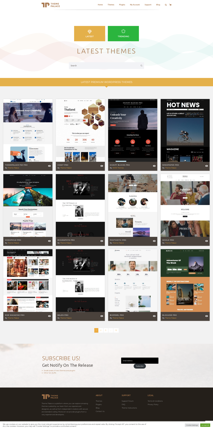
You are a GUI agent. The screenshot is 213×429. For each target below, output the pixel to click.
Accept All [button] (205, 425)
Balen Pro (62, 315)
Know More (26, 135)
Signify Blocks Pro (120, 165)
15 (116, 330)
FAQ (123, 404)
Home (100, 5)
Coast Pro (62, 165)
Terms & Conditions (155, 401)
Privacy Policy (153, 404)
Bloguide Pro (169, 315)
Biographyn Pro (66, 240)
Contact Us (100, 411)
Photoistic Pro (118, 240)
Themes (111, 5)
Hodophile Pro (13, 240)
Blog (158, 5)
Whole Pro (168, 240)
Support (148, 5)
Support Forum (128, 401)
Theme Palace (55, 4)
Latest (90, 36)
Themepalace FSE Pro (16, 165)
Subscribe (140, 366)
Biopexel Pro (117, 315)
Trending (123, 36)
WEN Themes (118, 168)
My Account (135, 5)
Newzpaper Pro (170, 165)
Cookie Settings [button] (192, 425)
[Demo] (49, 165)
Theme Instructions (129, 408)
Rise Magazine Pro (15, 315)
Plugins (122, 5)
